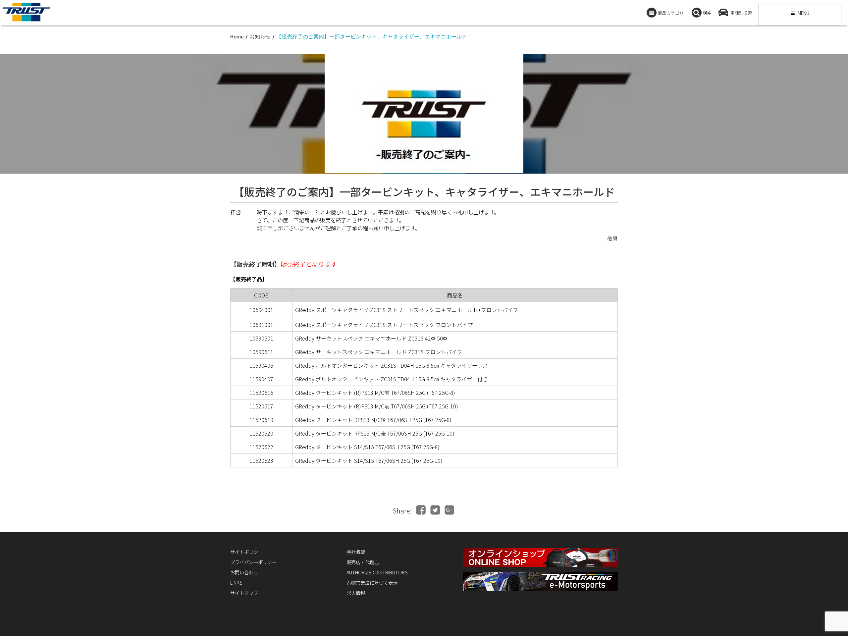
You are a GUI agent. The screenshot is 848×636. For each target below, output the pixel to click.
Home (237, 36)
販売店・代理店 (362, 561)
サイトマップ (244, 592)
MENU (803, 13)
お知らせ (260, 36)
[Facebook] (420, 509)
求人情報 (355, 592)
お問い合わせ (244, 572)
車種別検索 (741, 13)
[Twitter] (435, 509)
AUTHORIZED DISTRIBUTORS (377, 572)
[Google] (449, 509)
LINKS (236, 582)
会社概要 (355, 551)
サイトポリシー (246, 551)
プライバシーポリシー (253, 561)
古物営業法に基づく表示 (372, 582)
